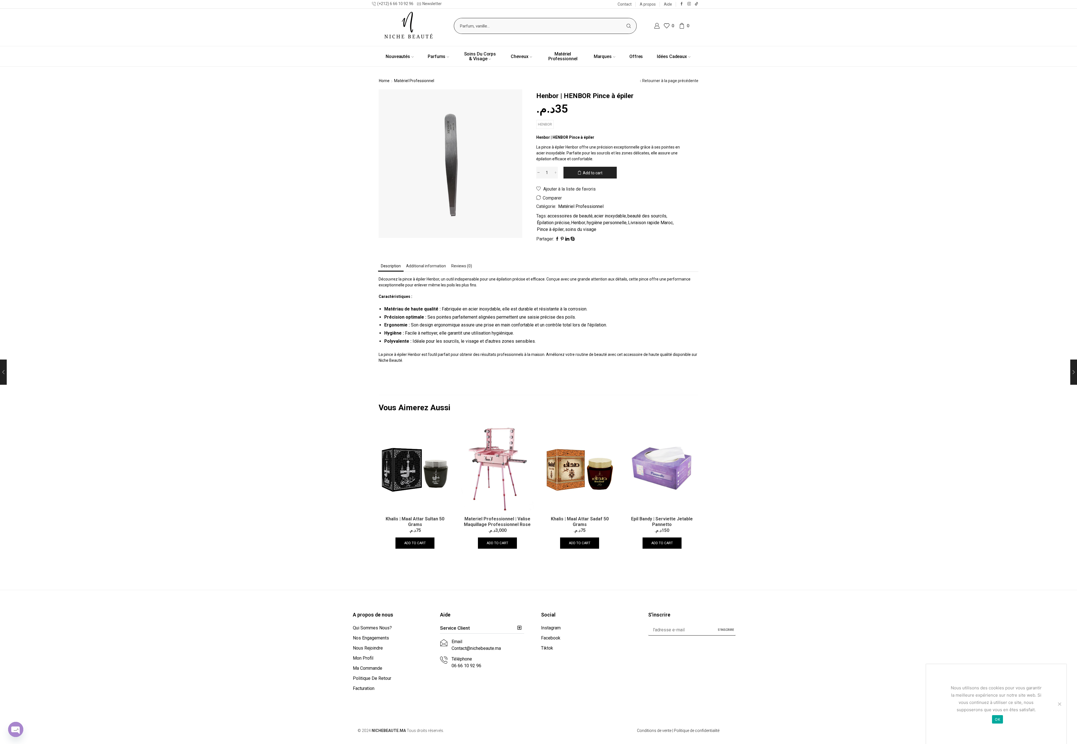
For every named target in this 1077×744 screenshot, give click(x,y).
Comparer (552, 198)
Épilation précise (553, 222)
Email (457, 641)
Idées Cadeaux (672, 56)
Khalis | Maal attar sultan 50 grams (415, 521)
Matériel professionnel (562, 56)
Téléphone (462, 659)
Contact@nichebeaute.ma (476, 648)
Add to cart (592, 173)
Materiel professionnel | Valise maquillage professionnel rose (497, 521)
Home (384, 80)
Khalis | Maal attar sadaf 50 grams (580, 521)
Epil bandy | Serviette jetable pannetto (662, 521)
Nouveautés (398, 56)
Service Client (455, 628)
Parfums (436, 56)
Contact (625, 4)
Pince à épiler (550, 229)
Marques (603, 56)
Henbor (545, 124)
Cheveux (519, 56)
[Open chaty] (15, 729)
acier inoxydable (610, 216)
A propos (648, 4)
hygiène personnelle (607, 222)
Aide (668, 4)
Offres (636, 56)
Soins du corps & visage (480, 56)
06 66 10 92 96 (466, 665)
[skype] (572, 239)
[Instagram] (689, 4)
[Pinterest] (562, 239)
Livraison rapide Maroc (650, 222)
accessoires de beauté (570, 216)
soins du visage (580, 229)
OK (997, 719)
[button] (482, 628)
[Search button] (628, 26)
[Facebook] (682, 4)
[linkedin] (567, 239)
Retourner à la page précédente (670, 80)
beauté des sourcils (646, 216)
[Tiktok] (696, 4)
